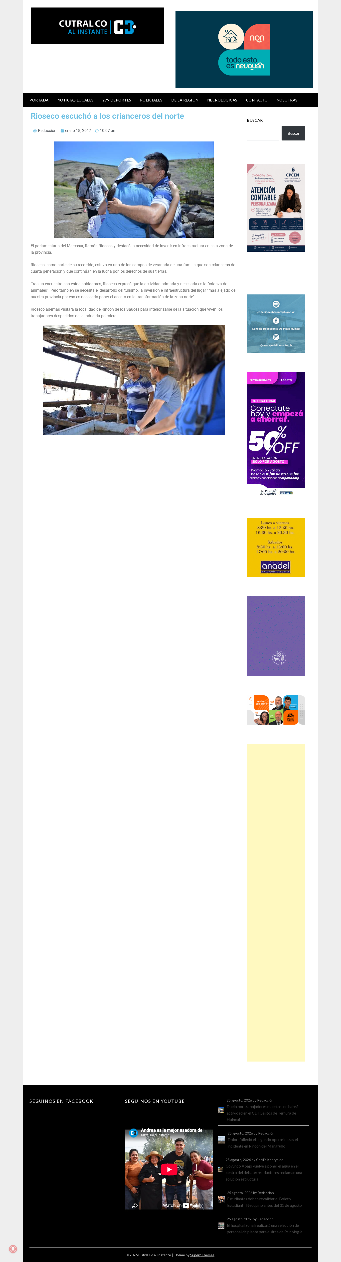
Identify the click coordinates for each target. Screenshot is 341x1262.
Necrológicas (222, 100)
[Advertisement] (276, 903)
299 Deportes (116, 100)
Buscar (255, 120)
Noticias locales (75, 100)
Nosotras (287, 100)
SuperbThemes (202, 1255)
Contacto (257, 100)
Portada (39, 100)
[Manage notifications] (13, 1249)
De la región (184, 100)
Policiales (151, 100)
